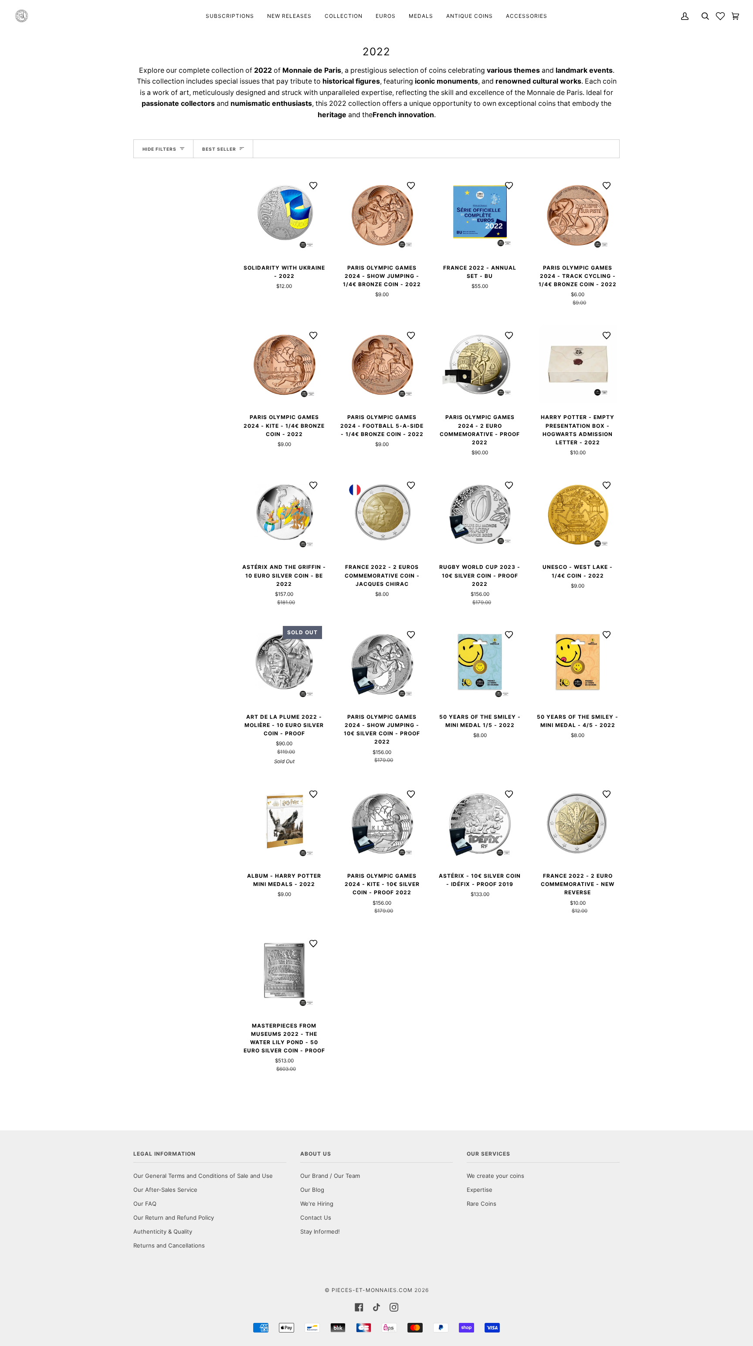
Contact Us (315, 1217)
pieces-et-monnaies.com (372, 1290)
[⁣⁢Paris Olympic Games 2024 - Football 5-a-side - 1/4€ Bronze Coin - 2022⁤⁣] (382, 364)
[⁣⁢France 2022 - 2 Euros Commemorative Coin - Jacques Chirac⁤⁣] (382, 514)
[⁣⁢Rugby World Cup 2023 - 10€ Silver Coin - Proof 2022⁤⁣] (480, 514)
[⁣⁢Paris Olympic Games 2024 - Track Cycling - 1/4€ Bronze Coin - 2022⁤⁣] (578, 214)
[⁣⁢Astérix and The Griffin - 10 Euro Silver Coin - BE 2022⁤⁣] (284, 514)
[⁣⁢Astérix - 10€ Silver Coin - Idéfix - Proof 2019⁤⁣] (480, 823)
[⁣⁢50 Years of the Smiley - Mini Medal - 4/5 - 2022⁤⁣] (578, 664)
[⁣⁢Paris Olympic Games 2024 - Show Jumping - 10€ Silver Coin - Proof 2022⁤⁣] (382, 664)
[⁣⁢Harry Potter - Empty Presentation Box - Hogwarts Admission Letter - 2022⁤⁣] (578, 364)
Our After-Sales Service (165, 1189)
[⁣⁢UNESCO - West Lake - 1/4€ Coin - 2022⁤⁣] (578, 514)
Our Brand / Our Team (330, 1175)
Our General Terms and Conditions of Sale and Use (203, 1175)
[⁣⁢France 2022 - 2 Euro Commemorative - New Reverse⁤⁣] (578, 823)
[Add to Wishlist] (313, 185)
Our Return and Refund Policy (173, 1217)
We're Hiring (316, 1203)
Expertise (479, 1189)
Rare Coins (481, 1203)
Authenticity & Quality (162, 1231)
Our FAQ (144, 1203)
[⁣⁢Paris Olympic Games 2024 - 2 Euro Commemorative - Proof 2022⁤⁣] (480, 364)
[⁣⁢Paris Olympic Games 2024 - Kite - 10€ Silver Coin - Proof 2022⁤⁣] (382, 823)
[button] (720, 16)
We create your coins (495, 1175)
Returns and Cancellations (169, 1245)
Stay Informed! (320, 1231)
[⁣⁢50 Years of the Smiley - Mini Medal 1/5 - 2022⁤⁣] (480, 664)
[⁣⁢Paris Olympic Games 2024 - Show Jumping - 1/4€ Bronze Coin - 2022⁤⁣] (382, 214)
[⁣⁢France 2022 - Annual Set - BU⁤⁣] (480, 214)
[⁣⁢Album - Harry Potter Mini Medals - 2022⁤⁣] (284, 823)
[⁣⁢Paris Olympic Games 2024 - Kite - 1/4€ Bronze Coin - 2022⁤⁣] (284, 364)
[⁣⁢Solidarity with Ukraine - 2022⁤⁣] (284, 214)
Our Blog (312, 1189)
